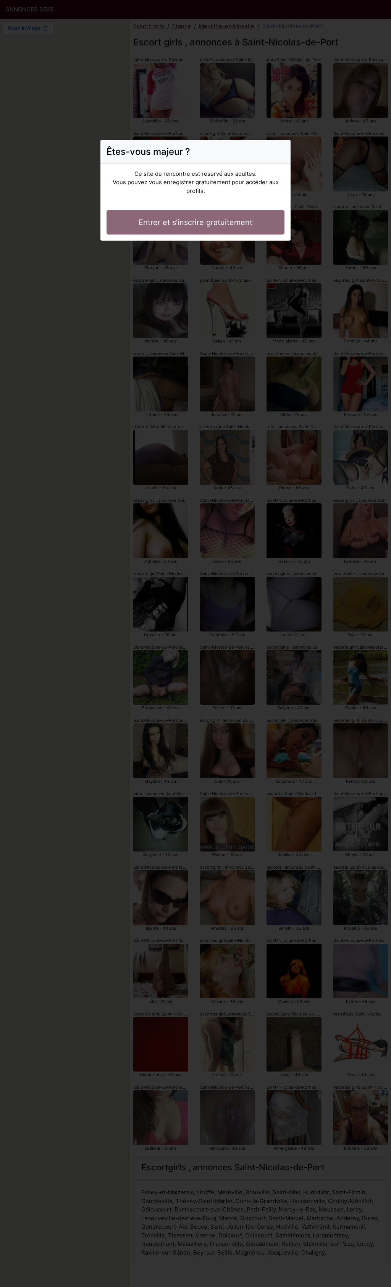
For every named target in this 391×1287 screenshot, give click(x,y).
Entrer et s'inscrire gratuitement (195, 222)
